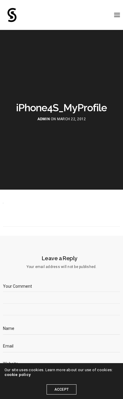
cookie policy (17, 374)
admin (43, 119)
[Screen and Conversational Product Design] (12, 15)
